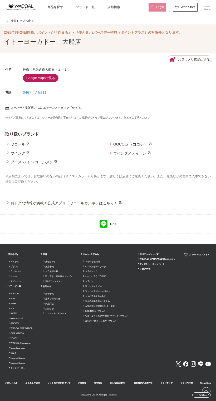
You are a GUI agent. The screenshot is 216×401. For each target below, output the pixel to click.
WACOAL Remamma (20, 343)
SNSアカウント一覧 (149, 254)
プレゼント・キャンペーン (152, 264)
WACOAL (15, 294)
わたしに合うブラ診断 (95, 276)
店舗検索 (113, 7)
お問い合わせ (11, 383)
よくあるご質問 (32, 383)
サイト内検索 (186, 383)
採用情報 (98, 383)
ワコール (18, 144)
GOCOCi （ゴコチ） (130, 144)
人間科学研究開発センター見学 (100, 306)
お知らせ (47, 286)
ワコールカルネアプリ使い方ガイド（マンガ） (107, 316)
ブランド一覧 (85, 7)
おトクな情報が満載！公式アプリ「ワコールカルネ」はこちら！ (64, 203)
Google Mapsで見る (40, 78)
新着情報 (49, 294)
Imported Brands (18, 358)
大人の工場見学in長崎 (95, 296)
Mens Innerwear (18, 348)
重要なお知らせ (52, 299)
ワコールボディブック (95, 266)
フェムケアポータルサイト (97, 291)
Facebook (185, 364)
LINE (113, 223)
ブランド (15, 266)
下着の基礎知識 (92, 262)
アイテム (15, 262)
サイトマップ (166, 383)
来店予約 (49, 266)
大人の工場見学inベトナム (97, 301)
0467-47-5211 (34, 92)
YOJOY (14, 338)
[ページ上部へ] (206, 391)
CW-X (13, 353)
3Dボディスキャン (54, 281)
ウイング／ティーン (129, 153)
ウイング (18, 153)
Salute (13, 304)
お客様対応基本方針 (143, 383)
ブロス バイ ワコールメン (32, 162)
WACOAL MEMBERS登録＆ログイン (157, 259)
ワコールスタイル (93, 286)
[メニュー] (207, 7)
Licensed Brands (18, 363)
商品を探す (55, 7)
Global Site (205, 383)
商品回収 (49, 304)
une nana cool (17, 318)
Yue (12, 309)
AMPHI (14, 313)
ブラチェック (91, 271)
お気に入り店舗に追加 (194, 59)
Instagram (193, 364)
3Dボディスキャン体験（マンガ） (101, 321)
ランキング (16, 271)
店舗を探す (50, 262)
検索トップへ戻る (22, 20)
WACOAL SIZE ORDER (22, 328)
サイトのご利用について (59, 383)
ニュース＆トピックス (55, 313)
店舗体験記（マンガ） (95, 311)
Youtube (208, 364)
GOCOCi (15, 323)
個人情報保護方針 (118, 383)
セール (14, 276)
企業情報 (82, 383)
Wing (13, 299)
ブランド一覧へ (18, 368)
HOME (201, 394)
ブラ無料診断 (51, 271)
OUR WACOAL (18, 333)
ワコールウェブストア (199, 254)
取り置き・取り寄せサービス (59, 276)
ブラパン (89, 281)
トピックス (16, 281)
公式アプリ (145, 269)
